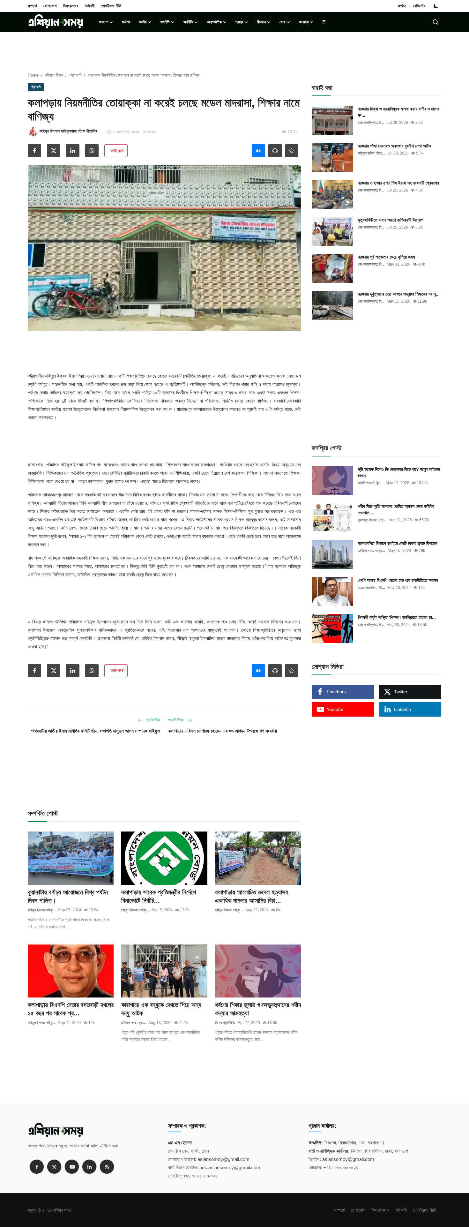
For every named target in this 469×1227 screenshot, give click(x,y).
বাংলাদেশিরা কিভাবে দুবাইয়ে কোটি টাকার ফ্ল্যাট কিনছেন (397, 543)
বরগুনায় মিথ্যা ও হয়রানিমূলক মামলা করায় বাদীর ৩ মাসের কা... (398, 112)
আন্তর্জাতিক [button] (214, 22)
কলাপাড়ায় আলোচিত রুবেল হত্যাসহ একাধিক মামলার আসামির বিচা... (251, 896)
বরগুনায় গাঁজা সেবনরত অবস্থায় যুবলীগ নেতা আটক (394, 145)
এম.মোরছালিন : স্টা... (371, 587)
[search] (435, 22)
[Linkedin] (89, 1166)
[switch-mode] (436, 6)
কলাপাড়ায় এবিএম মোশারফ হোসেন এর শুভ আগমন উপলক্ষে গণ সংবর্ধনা (222, 731)
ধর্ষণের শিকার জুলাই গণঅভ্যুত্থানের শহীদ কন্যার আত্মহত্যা (258, 1009)
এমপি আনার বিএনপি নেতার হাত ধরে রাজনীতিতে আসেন (398, 580)
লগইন (402, 6)
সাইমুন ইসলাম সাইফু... (42, 910)
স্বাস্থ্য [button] (239, 22)
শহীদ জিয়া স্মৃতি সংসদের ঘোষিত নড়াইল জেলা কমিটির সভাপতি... (396, 509)
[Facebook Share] (34, 150)
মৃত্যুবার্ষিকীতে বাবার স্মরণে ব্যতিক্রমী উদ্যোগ (390, 219)
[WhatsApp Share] (92, 150)
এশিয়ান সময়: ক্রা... (133, 1022)
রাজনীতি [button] (165, 22)
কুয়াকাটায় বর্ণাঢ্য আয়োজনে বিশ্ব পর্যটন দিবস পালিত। (68, 896)
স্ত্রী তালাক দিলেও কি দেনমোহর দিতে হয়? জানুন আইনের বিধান (399, 472)
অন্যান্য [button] (304, 22)
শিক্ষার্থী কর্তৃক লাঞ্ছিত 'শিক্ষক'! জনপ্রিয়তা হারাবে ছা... (397, 617)
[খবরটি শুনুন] (258, 150)
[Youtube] (71, 1166)
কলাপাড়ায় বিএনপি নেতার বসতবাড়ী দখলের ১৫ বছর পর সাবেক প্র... (71, 1009)
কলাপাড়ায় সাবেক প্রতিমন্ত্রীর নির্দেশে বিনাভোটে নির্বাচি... (158, 896)
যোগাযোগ (49, 6)
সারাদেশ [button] (103, 22)
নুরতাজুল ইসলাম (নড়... (372, 520)
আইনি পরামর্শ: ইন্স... (370, 483)
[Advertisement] (164, 349)
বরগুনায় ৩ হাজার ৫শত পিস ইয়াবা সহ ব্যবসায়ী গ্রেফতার (398, 182)
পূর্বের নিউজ (152, 720)
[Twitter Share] (53, 150)
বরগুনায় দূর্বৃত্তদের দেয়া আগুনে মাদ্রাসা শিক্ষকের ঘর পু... (399, 294)
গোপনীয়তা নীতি (111, 6)
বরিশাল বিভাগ (54, 75)
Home (33, 75)
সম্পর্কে (32, 6)
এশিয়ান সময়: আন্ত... (371, 550)
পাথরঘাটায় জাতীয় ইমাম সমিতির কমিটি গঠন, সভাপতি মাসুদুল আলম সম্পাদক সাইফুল (95, 731)
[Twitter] (54, 1166)
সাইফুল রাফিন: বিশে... (371, 153)
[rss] (107, 1166)
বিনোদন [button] (261, 22)
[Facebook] (36, 1166)
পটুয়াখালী (75, 75)
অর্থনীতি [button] (188, 22)
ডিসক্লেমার (70, 6)
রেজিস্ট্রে (419, 6)
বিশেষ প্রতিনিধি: (225, 1022)
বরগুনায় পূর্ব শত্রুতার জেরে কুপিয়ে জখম (386, 257)
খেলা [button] (282, 22)
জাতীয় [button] (142, 22)
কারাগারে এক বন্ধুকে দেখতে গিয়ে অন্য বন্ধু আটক (161, 1009)
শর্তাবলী (89, 6)
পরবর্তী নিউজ (176, 720)
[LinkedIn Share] (72, 150)
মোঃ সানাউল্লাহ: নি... (371, 122)
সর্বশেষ (126, 22)
